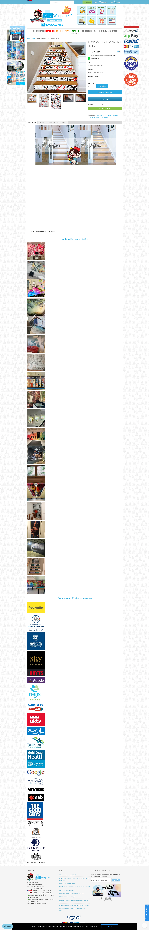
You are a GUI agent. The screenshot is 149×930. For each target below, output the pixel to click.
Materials (91, 69)
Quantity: (91, 83)
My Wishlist (104, 2)
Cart (112, 2)
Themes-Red (104, 118)
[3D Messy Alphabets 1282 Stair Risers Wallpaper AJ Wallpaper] (32, 99)
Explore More (87, 598)
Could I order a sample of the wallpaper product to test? (74, 887)
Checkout (117, 2)
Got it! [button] (110, 926)
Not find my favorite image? (66, 890)
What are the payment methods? (68, 883)
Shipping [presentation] (41, 122)
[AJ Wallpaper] (51, 15)
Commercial (104, 31)
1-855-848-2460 (54, 25)
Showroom (114, 31)
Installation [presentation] (51, 122)
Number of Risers (93, 76)
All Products (98, 115)
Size (89, 62)
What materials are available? (67, 875)
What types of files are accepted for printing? (71, 893)
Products (34, 38)
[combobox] (62, 2)
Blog (95, 31)
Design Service (87, 31)
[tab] (32, 122)
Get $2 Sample (87, 2)
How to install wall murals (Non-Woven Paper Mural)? (74, 905)
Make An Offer (105, 108)
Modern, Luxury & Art (109, 115)
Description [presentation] (32, 122)
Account (95, 2)
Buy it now (104, 99)
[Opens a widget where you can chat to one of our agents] (7, 926)
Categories (40, 31)
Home (32, 31)
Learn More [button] (93, 926)
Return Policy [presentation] (61, 122)
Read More (85, 239)
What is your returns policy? (66, 897)
